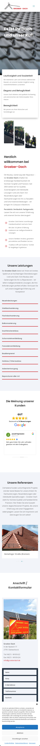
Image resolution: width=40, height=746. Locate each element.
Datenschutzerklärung (21, 743)
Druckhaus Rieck (13, 554)
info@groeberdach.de (12, 660)
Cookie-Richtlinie (9, 743)
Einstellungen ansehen (20, 739)
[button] (37, 704)
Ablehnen (20, 733)
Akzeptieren (20, 727)
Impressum (32, 743)
